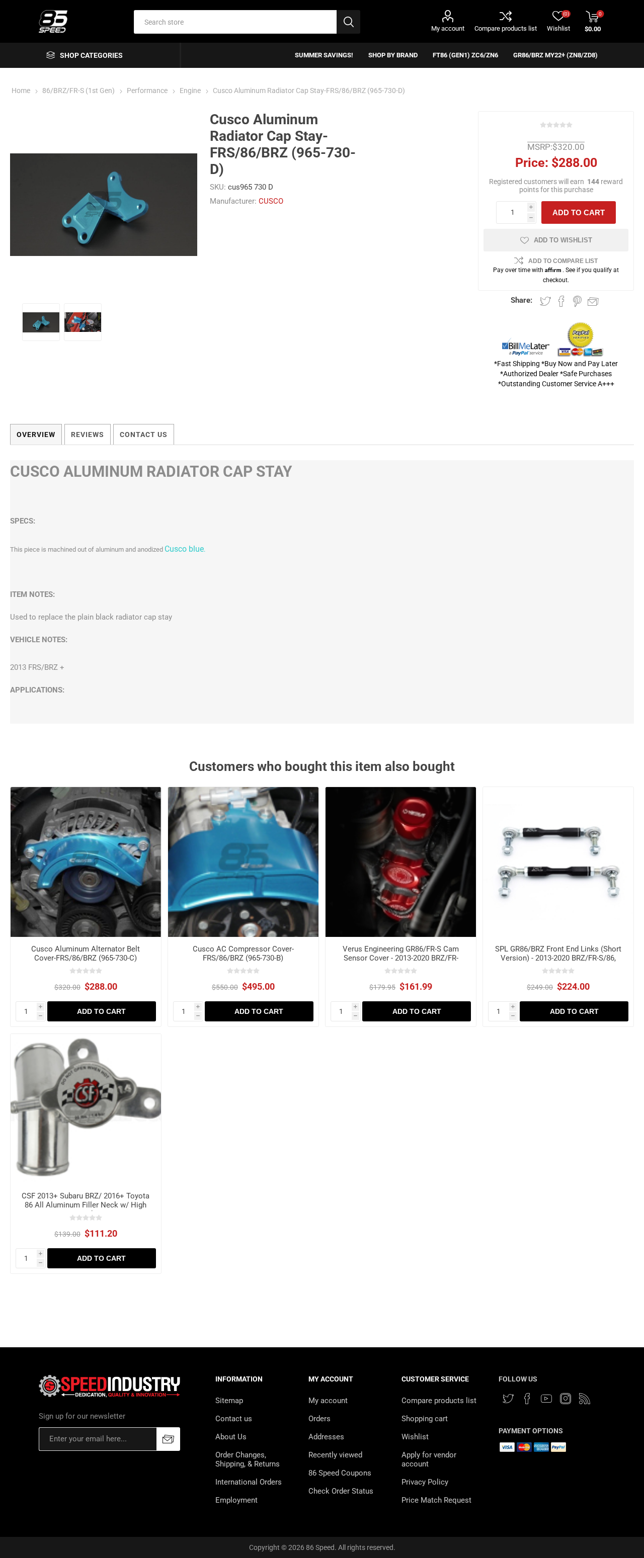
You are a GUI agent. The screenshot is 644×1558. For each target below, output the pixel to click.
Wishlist (415, 1436)
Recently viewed (335, 1454)
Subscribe (168, 1439)
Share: (521, 300)
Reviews (87, 434)
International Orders (248, 1482)
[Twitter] (508, 1399)
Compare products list (505, 28)
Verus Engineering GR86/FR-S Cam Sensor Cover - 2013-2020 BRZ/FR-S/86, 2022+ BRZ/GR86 (401, 958)
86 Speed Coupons (339, 1473)
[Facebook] (527, 1399)
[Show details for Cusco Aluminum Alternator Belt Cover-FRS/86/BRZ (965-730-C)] (86, 862)
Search (348, 22)
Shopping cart (424, 1418)
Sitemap (229, 1400)
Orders (319, 1418)
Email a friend (593, 301)
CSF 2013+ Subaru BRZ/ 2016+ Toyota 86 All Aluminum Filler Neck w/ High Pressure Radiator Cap (85, 1205)
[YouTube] (546, 1399)
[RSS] (585, 1399)
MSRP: (539, 147)
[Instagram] (565, 1399)
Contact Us (144, 434)
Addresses (326, 1436)
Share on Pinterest (577, 301)
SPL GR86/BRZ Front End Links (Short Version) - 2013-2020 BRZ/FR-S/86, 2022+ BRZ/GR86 (558, 958)
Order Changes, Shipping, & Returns (247, 1459)
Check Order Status (340, 1491)
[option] (41, 322)
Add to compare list (563, 261)
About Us (231, 1436)
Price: (531, 162)
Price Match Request (436, 1500)
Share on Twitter (545, 301)
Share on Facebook (561, 301)
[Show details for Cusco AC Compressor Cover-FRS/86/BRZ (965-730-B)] (243, 862)
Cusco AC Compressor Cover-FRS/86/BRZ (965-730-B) (243, 953)
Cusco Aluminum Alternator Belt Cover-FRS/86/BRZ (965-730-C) (85, 953)
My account (447, 28)
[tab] (36, 434)
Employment (236, 1500)
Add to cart (578, 212)
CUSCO (271, 201)
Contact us (233, 1418)
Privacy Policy (424, 1482)
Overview (36, 434)
